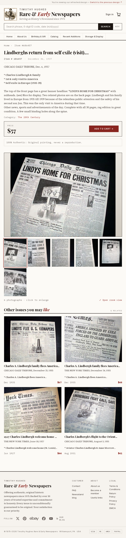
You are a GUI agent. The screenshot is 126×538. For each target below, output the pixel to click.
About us (95, 486)
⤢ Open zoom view (110, 300)
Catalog (54, 36)
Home (9, 36)
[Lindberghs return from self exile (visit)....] (15, 253)
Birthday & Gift (38, 36)
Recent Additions (71, 36)
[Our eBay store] (34, 518)
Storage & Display (94, 36)
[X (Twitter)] (18, 518)
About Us (22, 36)
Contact (76, 486)
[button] (63, 195)
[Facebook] (44, 518)
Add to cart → (104, 129)
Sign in (110, 14)
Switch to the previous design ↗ (106, 2)
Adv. (117, 26)
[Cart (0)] (119, 14)
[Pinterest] (24, 518)
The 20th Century (29, 117)
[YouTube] (51, 518)
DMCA (112, 508)
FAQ (74, 490)
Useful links (97, 497)
